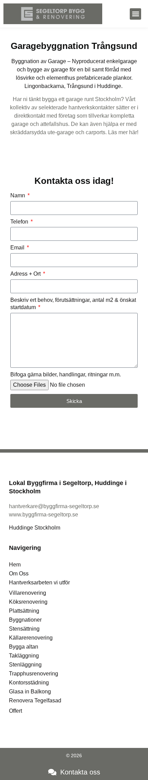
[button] (135, 14)
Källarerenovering (31, 638)
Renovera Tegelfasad (35, 700)
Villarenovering (27, 593)
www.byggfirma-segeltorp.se (43, 514)
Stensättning (24, 629)
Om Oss (19, 573)
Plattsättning (24, 611)
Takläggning (24, 656)
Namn (18, 195)
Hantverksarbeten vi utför (39, 582)
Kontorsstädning (29, 682)
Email (18, 247)
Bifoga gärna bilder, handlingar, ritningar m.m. (65, 374)
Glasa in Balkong (30, 691)
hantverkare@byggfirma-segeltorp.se (54, 506)
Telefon (20, 222)
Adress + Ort (26, 274)
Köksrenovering (28, 602)
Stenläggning (25, 665)
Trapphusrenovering (33, 674)
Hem (15, 564)
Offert (15, 711)
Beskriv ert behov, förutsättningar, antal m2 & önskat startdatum (73, 303)
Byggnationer (25, 620)
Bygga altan (23, 647)
